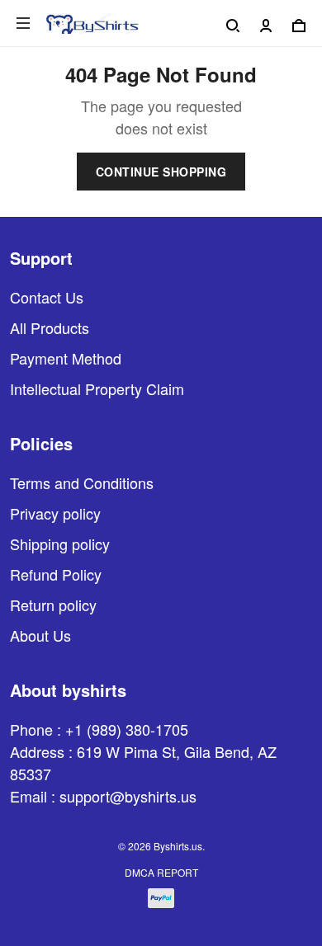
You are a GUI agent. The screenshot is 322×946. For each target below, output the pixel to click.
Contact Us (46, 297)
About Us (40, 635)
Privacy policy (55, 513)
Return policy (53, 604)
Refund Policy (56, 574)
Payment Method (65, 358)
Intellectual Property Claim (97, 388)
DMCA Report (161, 872)
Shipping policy (60, 543)
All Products (49, 327)
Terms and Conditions (82, 482)
